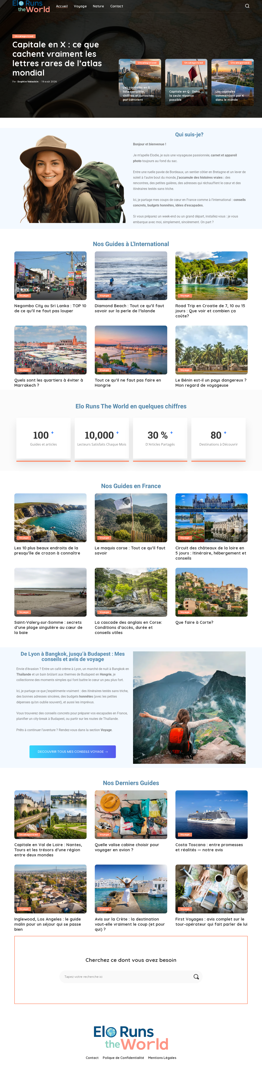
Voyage (23, 295)
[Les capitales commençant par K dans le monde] (232, 82)
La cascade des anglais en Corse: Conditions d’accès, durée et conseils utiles (128, 627)
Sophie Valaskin (27, 81)
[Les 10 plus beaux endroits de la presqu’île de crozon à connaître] (50, 517)
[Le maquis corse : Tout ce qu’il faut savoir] (131, 517)
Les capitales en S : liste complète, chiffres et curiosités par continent (138, 94)
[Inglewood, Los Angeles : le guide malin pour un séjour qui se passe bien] (50, 889)
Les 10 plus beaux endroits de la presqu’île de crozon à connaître (47, 550)
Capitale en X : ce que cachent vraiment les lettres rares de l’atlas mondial (57, 58)
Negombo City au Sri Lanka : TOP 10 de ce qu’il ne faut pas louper (50, 308)
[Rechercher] (247, 6)
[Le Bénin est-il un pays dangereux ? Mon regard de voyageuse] (211, 350)
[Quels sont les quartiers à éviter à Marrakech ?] (50, 350)
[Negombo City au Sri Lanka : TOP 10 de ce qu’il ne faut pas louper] (50, 275)
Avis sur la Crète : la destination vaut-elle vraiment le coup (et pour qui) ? (130, 924)
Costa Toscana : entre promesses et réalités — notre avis (209, 847)
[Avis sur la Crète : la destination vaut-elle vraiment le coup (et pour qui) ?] (131, 889)
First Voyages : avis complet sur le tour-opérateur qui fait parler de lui (211, 921)
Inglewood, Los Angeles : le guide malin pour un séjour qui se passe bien (47, 924)
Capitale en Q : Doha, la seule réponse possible (185, 96)
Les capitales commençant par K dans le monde (230, 96)
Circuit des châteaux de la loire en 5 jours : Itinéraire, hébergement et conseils (210, 553)
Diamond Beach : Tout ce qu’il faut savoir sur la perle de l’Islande (129, 308)
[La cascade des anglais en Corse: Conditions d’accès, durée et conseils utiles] (131, 592)
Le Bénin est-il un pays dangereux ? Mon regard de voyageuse (210, 383)
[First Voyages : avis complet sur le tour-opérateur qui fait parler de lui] (211, 889)
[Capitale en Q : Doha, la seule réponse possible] (186, 82)
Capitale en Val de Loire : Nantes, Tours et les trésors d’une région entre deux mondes (48, 849)
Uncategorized (24, 36)
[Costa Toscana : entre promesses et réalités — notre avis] (211, 814)
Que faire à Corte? (194, 622)
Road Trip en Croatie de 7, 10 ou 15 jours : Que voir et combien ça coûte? (210, 310)
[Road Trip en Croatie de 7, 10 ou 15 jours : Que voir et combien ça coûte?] (211, 275)
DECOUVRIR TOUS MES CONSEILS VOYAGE (71, 751)
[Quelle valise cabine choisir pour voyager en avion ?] (131, 814)
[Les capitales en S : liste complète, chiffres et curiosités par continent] (140, 82)
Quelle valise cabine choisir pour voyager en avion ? (127, 847)
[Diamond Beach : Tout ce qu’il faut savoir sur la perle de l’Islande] (131, 275)
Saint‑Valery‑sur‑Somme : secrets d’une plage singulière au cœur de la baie (48, 627)
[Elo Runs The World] (31, 6)
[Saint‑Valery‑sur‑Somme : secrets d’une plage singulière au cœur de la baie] (50, 592)
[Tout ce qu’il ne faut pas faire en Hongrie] (131, 350)
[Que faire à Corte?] (211, 592)
